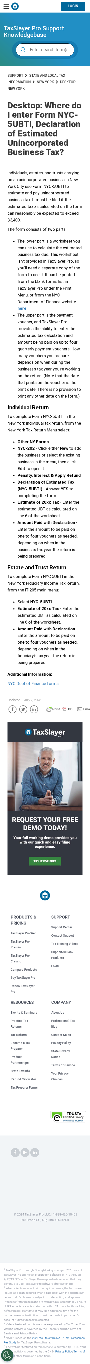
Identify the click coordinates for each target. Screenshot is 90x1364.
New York (45, 82)
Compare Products (24, 969)
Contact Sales (61, 1035)
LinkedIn (34, 709)
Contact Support (62, 935)
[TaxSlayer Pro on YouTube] (25, 1153)
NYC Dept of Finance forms (33, 683)
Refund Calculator (23, 1079)
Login (73, 6)
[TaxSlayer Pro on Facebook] (15, 1153)
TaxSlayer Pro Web (23, 933)
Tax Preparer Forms (24, 1087)
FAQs (55, 966)
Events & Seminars (24, 1012)
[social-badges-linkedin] (34, 1153)
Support (15, 75)
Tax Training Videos (64, 944)
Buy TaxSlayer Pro (23, 977)
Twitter (23, 709)
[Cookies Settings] (7, 1355)
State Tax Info (20, 1071)
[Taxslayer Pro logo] (45, 895)
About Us (57, 1012)
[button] (36, 1118)
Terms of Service (63, 1065)
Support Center (61, 927)
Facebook (13, 709)
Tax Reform (19, 1035)
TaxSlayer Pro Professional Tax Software (15, 6)
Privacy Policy (61, 1043)
